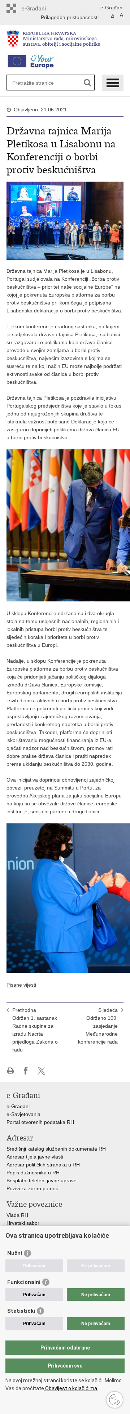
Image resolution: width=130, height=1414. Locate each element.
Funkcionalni (23, 1282)
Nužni (14, 1253)
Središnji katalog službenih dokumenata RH (56, 1149)
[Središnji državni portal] (37, 8)
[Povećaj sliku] (65, 220)
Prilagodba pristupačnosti (70, 17)
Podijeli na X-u (41, 1071)
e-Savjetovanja (23, 1114)
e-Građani (112, 7)
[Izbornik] (113, 83)
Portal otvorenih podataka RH (40, 1122)
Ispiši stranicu (10, 1071)
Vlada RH (17, 1215)
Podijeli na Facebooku (26, 1071)
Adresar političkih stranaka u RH (43, 1165)
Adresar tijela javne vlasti (34, 1157)
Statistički (21, 1311)
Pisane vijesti (21, 985)
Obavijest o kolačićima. (71, 1388)
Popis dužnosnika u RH (33, 1172)
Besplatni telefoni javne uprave (41, 1180)
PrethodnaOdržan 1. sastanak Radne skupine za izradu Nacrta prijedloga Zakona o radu (35, 1030)
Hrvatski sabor (22, 1223)
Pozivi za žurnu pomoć (32, 1188)
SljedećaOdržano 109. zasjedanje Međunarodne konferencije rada (98, 1026)
